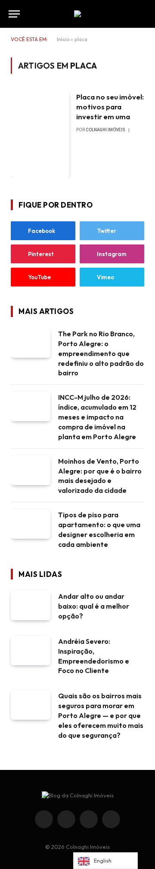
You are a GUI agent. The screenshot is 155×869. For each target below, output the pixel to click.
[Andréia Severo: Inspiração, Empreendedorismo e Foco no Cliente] (30, 650)
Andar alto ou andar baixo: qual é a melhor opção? (93, 606)
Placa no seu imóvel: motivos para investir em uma (110, 106)
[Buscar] (145, 14)
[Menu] (14, 14)
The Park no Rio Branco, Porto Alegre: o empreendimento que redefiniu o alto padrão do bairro (101, 353)
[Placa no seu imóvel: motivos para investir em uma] (40, 134)
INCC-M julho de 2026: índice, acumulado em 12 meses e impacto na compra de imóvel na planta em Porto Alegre (97, 417)
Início (63, 39)
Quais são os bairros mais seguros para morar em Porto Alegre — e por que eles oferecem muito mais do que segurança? (100, 715)
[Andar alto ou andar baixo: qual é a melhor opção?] (30, 605)
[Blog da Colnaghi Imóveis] (77, 13)
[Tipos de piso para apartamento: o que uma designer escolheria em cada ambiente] (30, 524)
